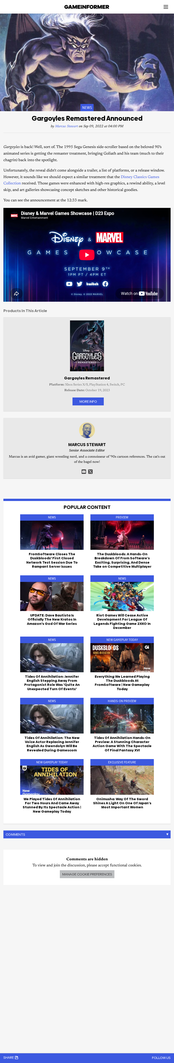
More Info (88, 401)
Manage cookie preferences (87, 874)
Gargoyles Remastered (87, 378)
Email (84, 471)
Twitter (90, 471)
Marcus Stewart (66, 126)
